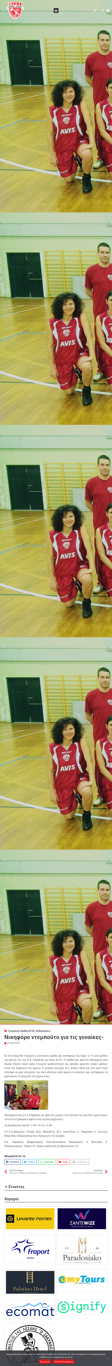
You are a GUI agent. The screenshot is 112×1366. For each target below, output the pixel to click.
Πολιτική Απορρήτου (63, 1361)
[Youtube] (108, 10)
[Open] (99, 10)
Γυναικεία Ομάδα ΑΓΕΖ (21, 1030)
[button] (56, 10)
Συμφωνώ (45, 1361)
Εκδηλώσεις (43, 1030)
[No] (107, 1358)
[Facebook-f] (102, 10)
